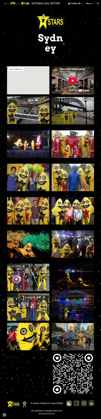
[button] (98, 3)
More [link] (88, 3)
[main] (50, 43)
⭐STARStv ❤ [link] (74, 3)
